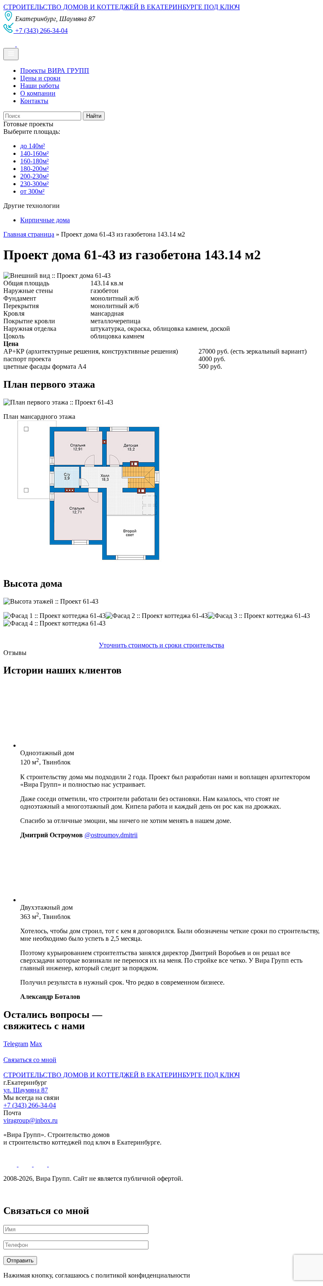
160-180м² (34, 161)
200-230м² (34, 176)
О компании (38, 93)
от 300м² (32, 191)
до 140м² (32, 145)
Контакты (34, 100)
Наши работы (39, 85)
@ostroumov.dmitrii (111, 835)
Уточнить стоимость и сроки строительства (161, 645)
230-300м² (34, 183)
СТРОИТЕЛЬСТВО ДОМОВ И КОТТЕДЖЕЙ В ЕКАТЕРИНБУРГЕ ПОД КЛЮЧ (121, 7)
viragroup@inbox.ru (30, 1120)
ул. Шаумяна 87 (25, 1090)
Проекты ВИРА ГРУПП (54, 70)
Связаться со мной (29, 1059)
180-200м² (34, 168)
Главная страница (28, 234)
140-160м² (34, 153)
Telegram (15, 1043)
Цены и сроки (40, 78)
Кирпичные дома (45, 220)
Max (36, 1043)
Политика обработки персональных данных (66, 1192)
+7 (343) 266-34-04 (29, 1105)
